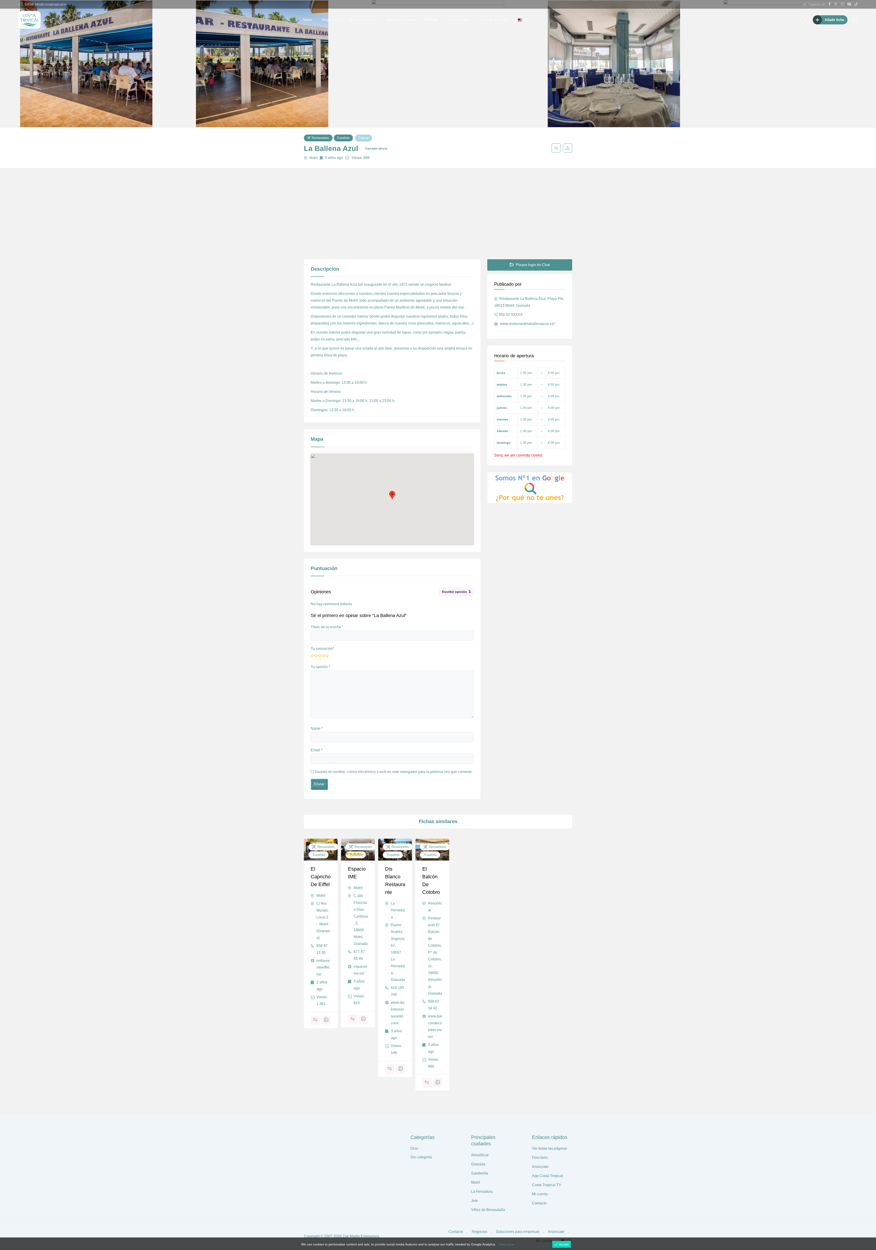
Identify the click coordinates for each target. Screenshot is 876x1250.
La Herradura (398, 910)
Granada (478, 1164)
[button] (392, 495)
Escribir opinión (454, 592)
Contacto (539, 1203)
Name (317, 728)
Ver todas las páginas (549, 1148)
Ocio (414, 1148)
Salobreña (479, 1173)
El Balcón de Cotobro (431, 880)
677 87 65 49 (359, 955)
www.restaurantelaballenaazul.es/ (527, 324)
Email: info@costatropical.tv (45, 4)
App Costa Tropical (547, 1176)
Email (316, 750)
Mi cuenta (540, 1194)
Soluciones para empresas (517, 1232)
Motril (313, 158)
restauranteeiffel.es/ (323, 967)
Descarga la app (363, 20)
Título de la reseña (327, 627)
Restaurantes (320, 138)
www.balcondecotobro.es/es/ (435, 1026)
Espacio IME (357, 872)
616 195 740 (397, 991)
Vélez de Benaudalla (488, 1210)
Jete (474, 1201)
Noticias (431, 20)
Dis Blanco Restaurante (395, 880)
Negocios (329, 20)
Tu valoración (322, 649)
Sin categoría (421, 1157)
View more (506, 1244)
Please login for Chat (532, 265)
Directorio (540, 1157)
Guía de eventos (494, 20)
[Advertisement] (438, 225)
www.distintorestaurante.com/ (397, 1013)
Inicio (307, 20)
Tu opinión (320, 667)
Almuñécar (435, 906)
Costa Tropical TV (546, 1185)
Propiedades (458, 20)
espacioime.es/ (360, 970)
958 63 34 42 (433, 1004)
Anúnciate (540, 1167)
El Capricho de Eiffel (321, 876)
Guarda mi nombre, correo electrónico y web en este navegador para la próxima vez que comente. (394, 772)
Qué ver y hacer (399, 20)
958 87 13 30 (322, 949)
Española (343, 138)
